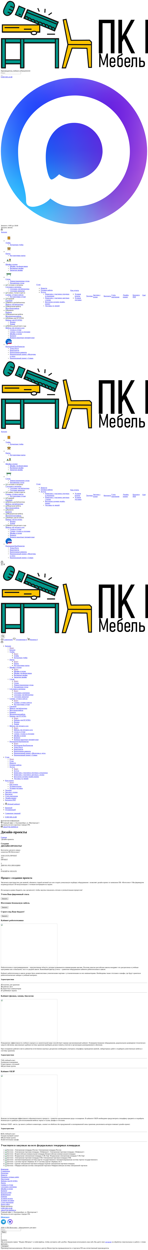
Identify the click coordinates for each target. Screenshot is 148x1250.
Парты (16, 663)
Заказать (5, 899)
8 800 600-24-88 (6, 77)
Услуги (16, 771)
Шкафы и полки (20, 671)
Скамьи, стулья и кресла (23, 702)
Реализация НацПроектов (23, 745)
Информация (6, 1195)
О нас (12, 761)
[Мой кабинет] (2, 230)
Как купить (14, 784)
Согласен (5, 1246)
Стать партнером (7, 1202)
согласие (108, 1242)
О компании (5, 1171)
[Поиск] (2, 75)
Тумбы (16, 656)
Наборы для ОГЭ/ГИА (22, 720)
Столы (16, 683)
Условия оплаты (7, 1198)
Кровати (4, 1191)
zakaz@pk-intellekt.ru (10, 827)
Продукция (5, 1179)
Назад (12, 648)
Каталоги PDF (6, 1193)
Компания (4, 1169)
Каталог (12, 650)
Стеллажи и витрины (22, 693)
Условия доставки (7, 1200)
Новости (4, 1175)
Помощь (4, 1196)
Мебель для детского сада (23, 730)
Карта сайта (5, 1204)
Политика (4, 1173)
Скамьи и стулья (7, 1185)
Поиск (4, 1232)
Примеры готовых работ (10, 1177)
